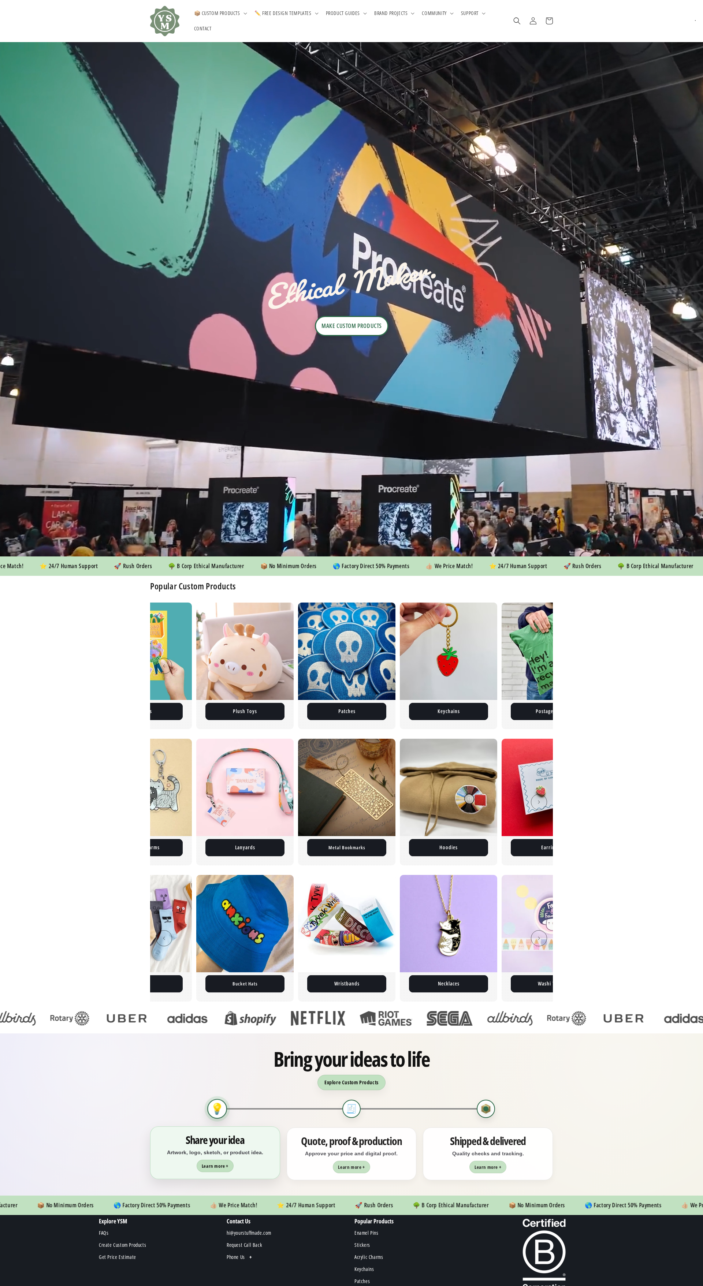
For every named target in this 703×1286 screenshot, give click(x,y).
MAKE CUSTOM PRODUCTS (351, 326)
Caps (347, 983)
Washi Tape (245, 983)
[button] (220, 13)
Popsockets (448, 983)
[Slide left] (164, 666)
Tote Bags (550, 847)
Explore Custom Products (351, 1082)
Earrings (347, 847)
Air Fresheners (448, 847)
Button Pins (550, 711)
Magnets (347, 711)
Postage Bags (245, 711)
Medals (550, 983)
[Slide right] (539, 666)
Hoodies (245, 847)
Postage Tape (449, 711)
